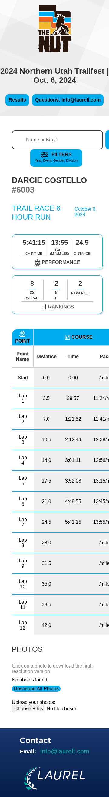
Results (17, 100)
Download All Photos (36, 688)
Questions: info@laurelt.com (68, 100)
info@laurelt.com (64, 751)
